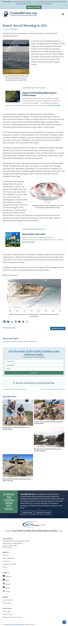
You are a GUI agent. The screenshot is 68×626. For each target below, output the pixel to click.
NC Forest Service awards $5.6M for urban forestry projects (48, 450)
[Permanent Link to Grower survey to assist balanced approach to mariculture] (49, 410)
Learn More (27, 513)
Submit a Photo (7, 603)
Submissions (6, 561)
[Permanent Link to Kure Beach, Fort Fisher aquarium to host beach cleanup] (18, 413)
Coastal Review (6, 1)
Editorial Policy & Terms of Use (12, 617)
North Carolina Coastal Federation (13, 543)
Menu (63, 13)
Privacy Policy (7, 611)
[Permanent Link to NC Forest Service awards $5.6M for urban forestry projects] (49, 437)
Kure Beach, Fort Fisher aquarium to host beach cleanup (16, 428)
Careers (5, 567)
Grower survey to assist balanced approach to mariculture (48, 422)
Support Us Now (43, 513)
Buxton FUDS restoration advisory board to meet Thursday (17, 480)
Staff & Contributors (9, 558)
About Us (5, 555)
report (14, 275)
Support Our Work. (34, 7)
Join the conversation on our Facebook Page (35, 383)
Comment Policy (7, 614)
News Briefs (12, 328)
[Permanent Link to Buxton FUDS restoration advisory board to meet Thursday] (18, 465)
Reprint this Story (57, 328)
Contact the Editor (8, 600)
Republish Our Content (9, 564)
